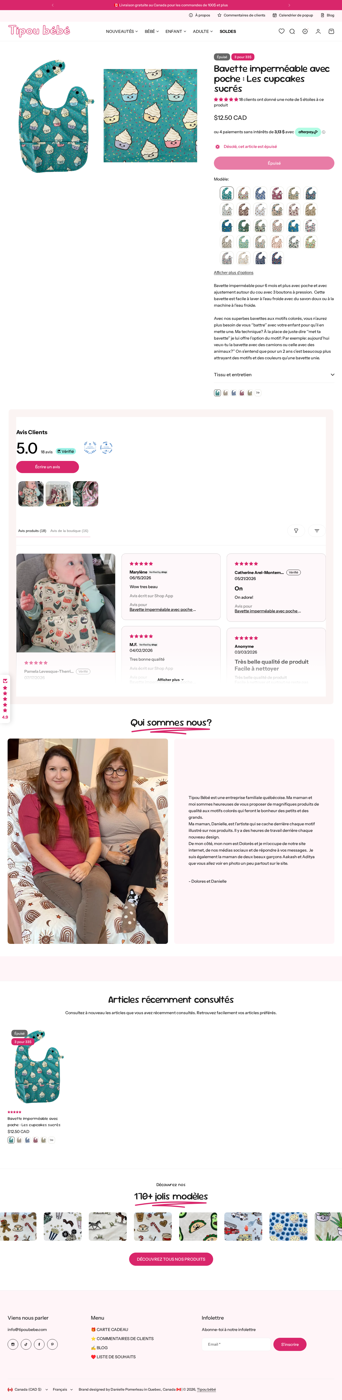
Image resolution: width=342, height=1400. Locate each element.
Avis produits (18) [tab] (32, 531)
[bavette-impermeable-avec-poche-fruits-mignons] (243, 193)
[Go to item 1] (31, 493)
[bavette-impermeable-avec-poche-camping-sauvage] (260, 226)
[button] (52, 5)
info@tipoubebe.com (27, 1329)
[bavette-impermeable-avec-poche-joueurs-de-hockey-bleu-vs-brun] (227, 209)
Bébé (150, 31)
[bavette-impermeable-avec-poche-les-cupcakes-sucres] (227, 193)
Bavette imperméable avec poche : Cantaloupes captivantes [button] (267, 611)
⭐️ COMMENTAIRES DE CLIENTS (122, 1338)
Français (60, 1389)
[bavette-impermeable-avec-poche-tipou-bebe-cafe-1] (227, 242)
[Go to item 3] (85, 493)
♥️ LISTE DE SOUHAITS (113, 1356)
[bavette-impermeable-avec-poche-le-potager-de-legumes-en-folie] (310, 242)
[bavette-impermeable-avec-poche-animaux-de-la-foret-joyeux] (293, 242)
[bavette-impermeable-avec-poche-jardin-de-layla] (227, 258)
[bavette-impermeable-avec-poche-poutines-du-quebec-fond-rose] (293, 209)
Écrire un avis (47, 466)
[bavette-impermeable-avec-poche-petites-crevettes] (260, 258)
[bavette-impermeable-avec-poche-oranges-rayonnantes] (277, 226)
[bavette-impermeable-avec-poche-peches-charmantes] (277, 242)
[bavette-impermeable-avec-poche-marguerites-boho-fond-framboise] (277, 193)
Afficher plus (168, 680)
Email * (214, 1344)
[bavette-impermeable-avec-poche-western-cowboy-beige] (243, 209)
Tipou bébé (206, 1389)
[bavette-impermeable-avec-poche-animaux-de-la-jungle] (243, 226)
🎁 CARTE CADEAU (109, 1329)
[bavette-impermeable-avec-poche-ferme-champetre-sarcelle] (277, 209)
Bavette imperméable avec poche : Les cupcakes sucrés (272, 78)
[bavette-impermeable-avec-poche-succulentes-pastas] (243, 258)
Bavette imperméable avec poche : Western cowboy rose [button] (161, 609)
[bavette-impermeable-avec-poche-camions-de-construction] (227, 226)
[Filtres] (296, 531)
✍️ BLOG (99, 1347)
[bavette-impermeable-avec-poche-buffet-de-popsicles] (277, 258)
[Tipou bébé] (39, 31)
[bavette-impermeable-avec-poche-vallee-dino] (293, 193)
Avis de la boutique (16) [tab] (69, 531)
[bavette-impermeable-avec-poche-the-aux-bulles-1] (260, 242)
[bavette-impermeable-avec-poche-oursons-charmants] (260, 209)
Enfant (174, 31)
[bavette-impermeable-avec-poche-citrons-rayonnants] (243, 242)
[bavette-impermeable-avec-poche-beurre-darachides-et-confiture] (310, 193)
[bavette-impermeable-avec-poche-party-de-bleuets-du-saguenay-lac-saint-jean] (260, 193)
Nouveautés (120, 31)
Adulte (201, 31)
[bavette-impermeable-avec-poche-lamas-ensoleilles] (310, 209)
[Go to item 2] (58, 493)
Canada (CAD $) (28, 1389)
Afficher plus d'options (233, 273)
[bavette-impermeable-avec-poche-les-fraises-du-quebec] (310, 226)
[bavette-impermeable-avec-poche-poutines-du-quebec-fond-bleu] (293, 226)
